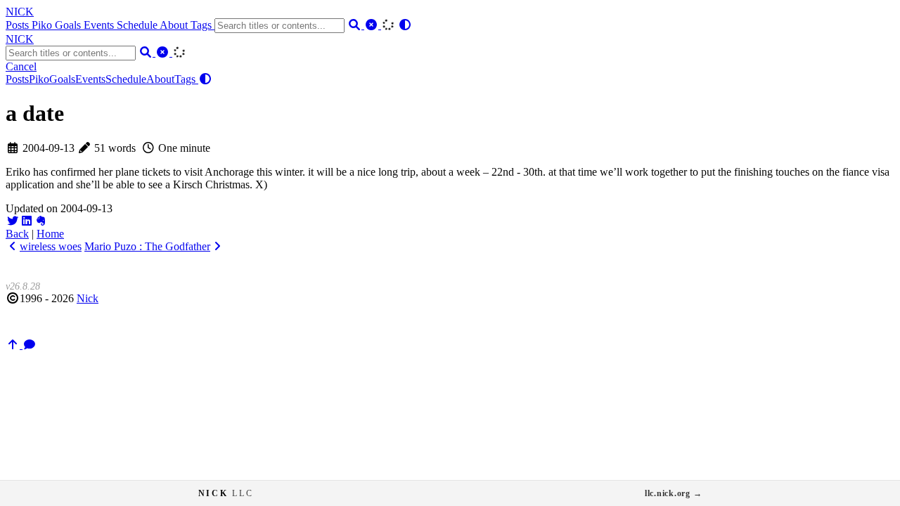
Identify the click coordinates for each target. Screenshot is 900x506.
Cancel (21, 66)
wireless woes (51, 246)
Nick (87, 298)
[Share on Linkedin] (27, 221)
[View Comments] (29, 345)
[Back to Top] (14, 345)
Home (50, 234)
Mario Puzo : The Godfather (147, 246)
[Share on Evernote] (41, 221)
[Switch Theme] (405, 25)
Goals (69, 25)
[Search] (355, 25)
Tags (202, 25)
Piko (43, 25)
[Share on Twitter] (13, 221)
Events (100, 25)
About (175, 25)
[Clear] (372, 25)
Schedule (138, 25)
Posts (19, 25)
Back (17, 234)
